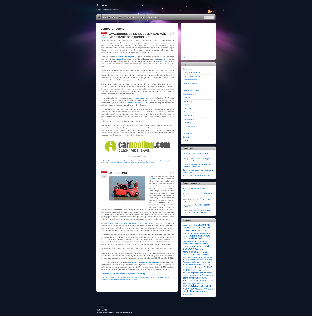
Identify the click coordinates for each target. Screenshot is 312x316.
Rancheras (187, 108)
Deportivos (187, 122)
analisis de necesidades (196, 226)
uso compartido (120, 162)
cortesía (199, 249)
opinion (187, 269)
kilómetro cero (195, 264)
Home (99, 17)
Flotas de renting (188, 262)
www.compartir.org (116, 223)
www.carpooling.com (160, 59)
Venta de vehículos (190, 79)
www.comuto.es (149, 223)
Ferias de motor (188, 133)
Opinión (185, 140)
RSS (212, 12)
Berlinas (187, 105)
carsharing (140, 161)
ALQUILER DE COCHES (112, 17)
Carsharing (111, 161)
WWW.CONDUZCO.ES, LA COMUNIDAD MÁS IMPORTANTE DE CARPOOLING (137, 35)
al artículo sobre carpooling (126, 57)
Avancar (152, 179)
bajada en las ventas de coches (195, 231)
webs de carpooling (148, 162)
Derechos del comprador (192, 76)
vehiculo (127, 162)
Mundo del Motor (153, 17)
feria (210, 259)
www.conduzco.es (122, 59)
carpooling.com (131, 161)
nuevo (208, 267)
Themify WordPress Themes (123, 312)
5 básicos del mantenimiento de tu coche (196, 175)
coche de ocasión (194, 238)
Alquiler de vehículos (191, 83)
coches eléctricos (199, 241)
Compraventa (187, 69)
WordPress (109, 312)
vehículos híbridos (204, 286)
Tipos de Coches (188, 94)
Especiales (186, 137)
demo (197, 259)
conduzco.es (104, 162)
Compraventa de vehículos (134, 17)
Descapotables (189, 119)
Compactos (188, 101)
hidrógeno (197, 262)
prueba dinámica (193, 275)
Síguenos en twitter (189, 57)
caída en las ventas (200, 235)
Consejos (112, 162)
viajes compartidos (136, 162)
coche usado (202, 246)
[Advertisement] (198, 40)
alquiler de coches (190, 225)
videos (199, 291)
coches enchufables (192, 244)
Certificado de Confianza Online (138, 103)
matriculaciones (195, 267)
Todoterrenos (188, 115)
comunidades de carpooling (162, 161)
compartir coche (148, 161)
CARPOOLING (118, 172)
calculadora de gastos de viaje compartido (144, 262)
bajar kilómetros (205, 233)
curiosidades (190, 251)
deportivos (204, 259)
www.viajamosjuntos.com (133, 223)
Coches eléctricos (189, 126)
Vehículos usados (190, 87)
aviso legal (100, 306)
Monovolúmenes (189, 112)
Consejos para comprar (192, 72)
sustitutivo (187, 280)
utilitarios (200, 283)
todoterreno (194, 283)
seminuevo (200, 277)
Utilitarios (187, 97)
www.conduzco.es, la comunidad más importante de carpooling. (123, 274)
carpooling (123, 161)
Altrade (104, 161)
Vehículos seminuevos (191, 90)
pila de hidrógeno (199, 270)
